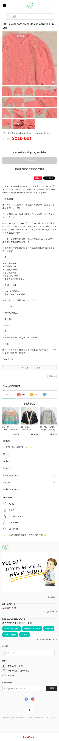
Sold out (29, 160)
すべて (8, 394)
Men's (6, 454)
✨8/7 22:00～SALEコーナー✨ (18, 447)
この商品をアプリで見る (29, 368)
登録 (52, 688)
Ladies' (6, 461)
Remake (7, 468)
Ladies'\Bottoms (11, 489)
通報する (52, 376)
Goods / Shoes (10, 475)
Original (6, 482)
